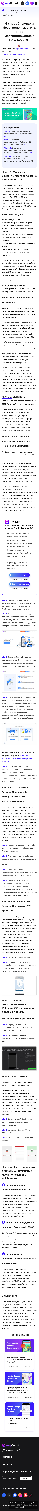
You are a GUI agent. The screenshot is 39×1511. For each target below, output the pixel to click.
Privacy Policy (30, 1505)
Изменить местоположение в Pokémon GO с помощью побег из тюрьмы (19, 150)
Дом (7, 10)
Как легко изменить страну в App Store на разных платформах (18, 1421)
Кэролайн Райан (22, 49)
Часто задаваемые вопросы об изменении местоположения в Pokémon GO (18, 158)
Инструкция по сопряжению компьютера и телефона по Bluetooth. (17, 759)
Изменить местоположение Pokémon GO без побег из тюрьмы (18, 142)
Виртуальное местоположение (13, 55)
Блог (12, 10)
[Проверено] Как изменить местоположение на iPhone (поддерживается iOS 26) (17, 1390)
